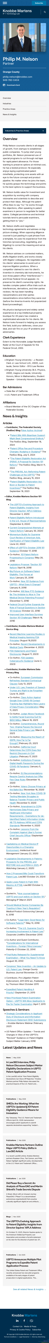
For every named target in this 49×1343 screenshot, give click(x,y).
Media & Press (30, 1326)
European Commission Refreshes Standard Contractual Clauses (26, 680)
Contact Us (17, 1326)
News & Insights (9, 114)
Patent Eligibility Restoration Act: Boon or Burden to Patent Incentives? (26, 484)
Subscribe (39, 3)
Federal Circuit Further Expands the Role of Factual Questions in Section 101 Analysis (27, 607)
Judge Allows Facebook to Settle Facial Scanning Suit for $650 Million (27, 717)
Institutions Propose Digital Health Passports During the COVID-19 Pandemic (27, 763)
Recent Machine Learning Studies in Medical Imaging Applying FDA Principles (27, 637)
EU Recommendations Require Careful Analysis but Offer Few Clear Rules (26, 776)
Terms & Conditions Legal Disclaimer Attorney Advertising (24, 1337)
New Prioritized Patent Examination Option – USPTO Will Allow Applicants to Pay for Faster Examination (25, 1001)
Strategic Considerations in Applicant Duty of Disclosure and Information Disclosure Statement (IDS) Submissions (26, 1016)
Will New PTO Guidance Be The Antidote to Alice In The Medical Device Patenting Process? (27, 594)
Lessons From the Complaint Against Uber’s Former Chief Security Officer (26, 832)
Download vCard (13, 85)
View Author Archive (32, 430)
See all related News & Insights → (29, 1289)
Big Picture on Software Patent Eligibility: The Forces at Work (25, 574)
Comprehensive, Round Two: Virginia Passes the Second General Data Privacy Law (27, 727)
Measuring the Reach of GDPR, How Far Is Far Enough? (27, 740)
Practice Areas (9, 109)
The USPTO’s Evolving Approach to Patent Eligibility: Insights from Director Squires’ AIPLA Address (27, 507)
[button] (44, 12)
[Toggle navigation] (5, 3)
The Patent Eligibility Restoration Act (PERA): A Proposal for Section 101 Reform (28, 461)
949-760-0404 (11, 80)
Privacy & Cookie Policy (20, 1329)
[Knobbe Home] (24, 1315)
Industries (7, 103)
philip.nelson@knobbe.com (17, 76)
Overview (7, 98)
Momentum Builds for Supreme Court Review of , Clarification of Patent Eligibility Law (27, 537)
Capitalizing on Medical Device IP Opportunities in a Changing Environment (22, 847)
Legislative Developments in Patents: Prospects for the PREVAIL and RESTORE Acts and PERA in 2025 (24, 862)
